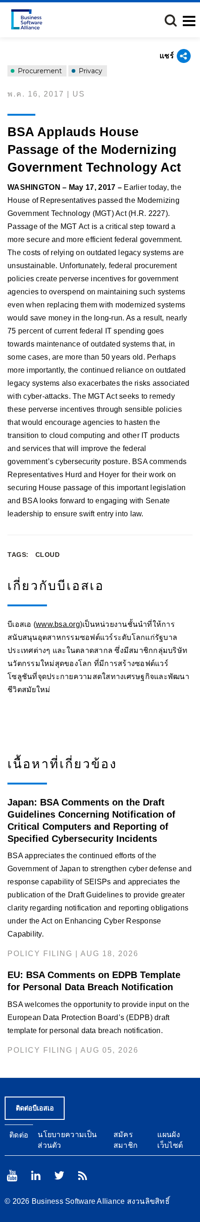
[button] (171, 20)
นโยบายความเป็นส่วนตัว (67, 1140)
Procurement (39, 71)
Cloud (47, 554)
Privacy (89, 71)
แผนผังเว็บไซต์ (170, 1140)
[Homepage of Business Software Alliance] (27, 19)
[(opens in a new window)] (12, 1175)
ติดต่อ (18, 1135)
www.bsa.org (58, 624)
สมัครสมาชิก (125, 1140)
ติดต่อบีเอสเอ (35, 1108)
